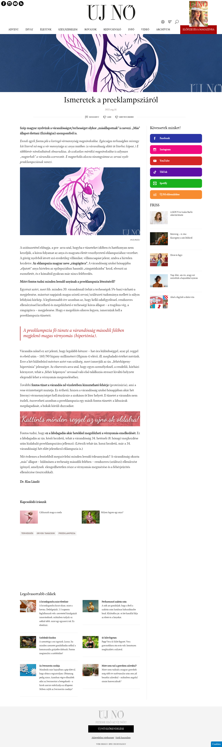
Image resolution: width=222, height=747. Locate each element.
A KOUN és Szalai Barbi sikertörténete (181, 213)
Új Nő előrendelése (170, 194)
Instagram (165, 149)
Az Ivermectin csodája (49, 666)
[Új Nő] (111, 12)
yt (15, 3)
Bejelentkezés (162, 21)
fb (3, 3)
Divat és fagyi (176, 255)
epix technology (117, 744)
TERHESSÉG (27, 533)
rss (21, 3)
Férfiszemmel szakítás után (114, 602)
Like (109, 117)
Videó (145, 29)
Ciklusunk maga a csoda (50, 513)
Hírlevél (169, 21)
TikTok (163, 172)
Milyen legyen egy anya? (112, 513)
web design (102, 744)
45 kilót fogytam (109, 638)
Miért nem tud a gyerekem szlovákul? (119, 666)
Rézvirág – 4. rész (178, 234)
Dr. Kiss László (29, 481)
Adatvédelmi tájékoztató (103, 738)
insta (9, 3)
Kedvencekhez (126, 117)
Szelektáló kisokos (47, 638)
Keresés (176, 21)
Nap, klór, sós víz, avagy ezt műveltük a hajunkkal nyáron (184, 276)
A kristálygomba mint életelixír (53, 602)
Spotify (163, 183)
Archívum (163, 29)
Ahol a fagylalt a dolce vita (182, 297)
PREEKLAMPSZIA (67, 533)
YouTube (165, 161)
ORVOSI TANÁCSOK (46, 533)
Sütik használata (123, 738)
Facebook (165, 138)
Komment (94, 117)
